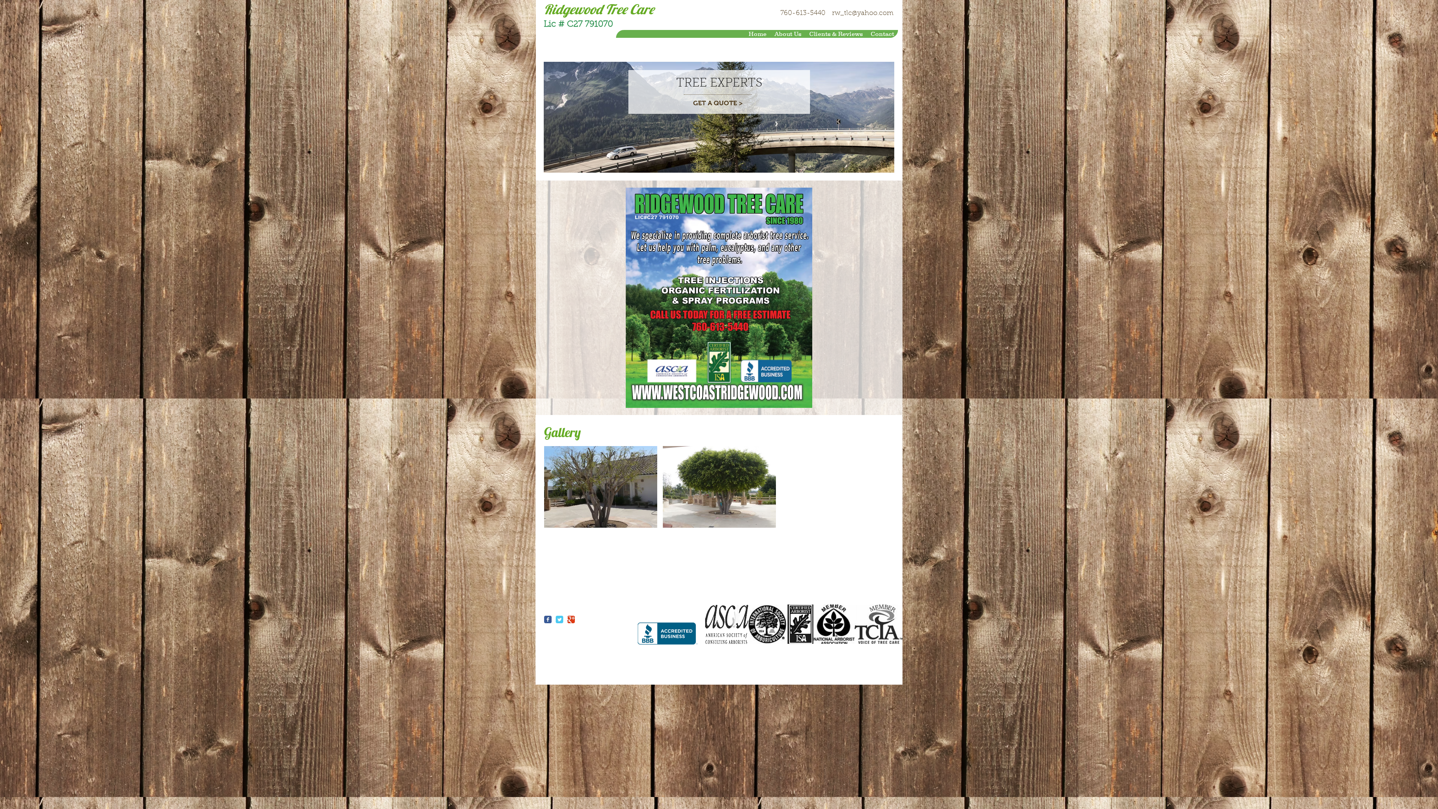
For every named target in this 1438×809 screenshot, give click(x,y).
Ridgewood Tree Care (599, 9)
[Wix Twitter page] (559, 619)
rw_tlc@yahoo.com (863, 13)
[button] (600, 487)
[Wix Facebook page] (548, 619)
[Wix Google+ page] (571, 619)
